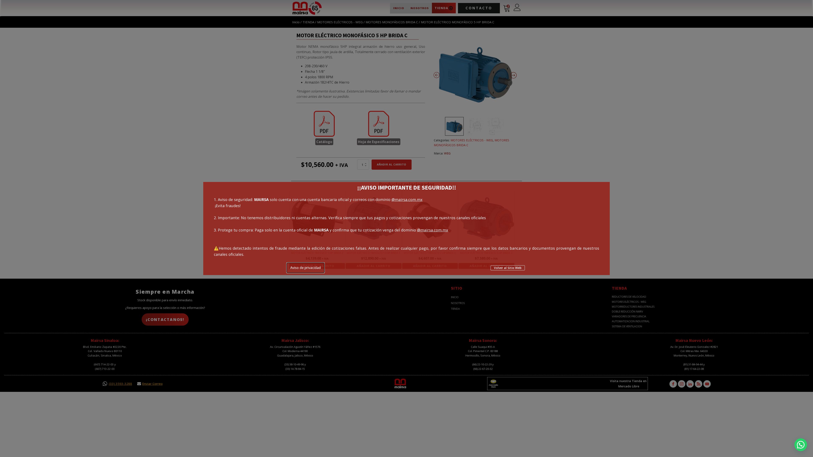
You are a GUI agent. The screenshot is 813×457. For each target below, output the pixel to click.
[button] (800, 444)
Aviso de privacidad (305, 267)
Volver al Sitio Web (507, 268)
